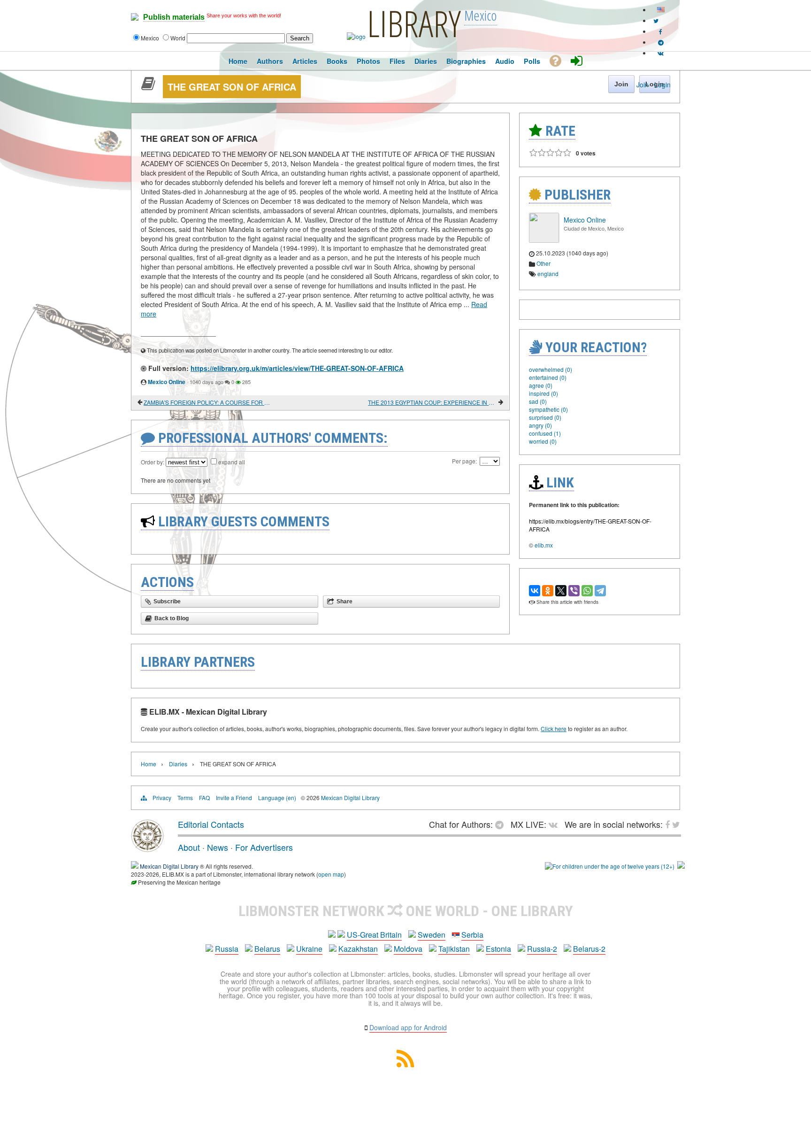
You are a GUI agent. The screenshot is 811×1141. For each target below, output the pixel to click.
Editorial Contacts (211, 824)
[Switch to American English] (661, 10)
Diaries (178, 764)
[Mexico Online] (544, 240)
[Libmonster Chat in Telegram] (501, 824)
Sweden (431, 934)
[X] (560, 590)
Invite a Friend (234, 798)
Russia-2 (542, 948)
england (548, 274)
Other (543, 263)
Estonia (498, 948)
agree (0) (540, 385)
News (217, 847)
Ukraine (309, 948)
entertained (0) (547, 377)
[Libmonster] (147, 848)
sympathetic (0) (548, 409)
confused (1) (545, 433)
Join (642, 84)
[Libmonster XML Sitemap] (405, 1064)
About (189, 847)
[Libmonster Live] (661, 53)
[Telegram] (600, 590)
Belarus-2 (589, 948)
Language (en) (277, 798)
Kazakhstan (358, 948)
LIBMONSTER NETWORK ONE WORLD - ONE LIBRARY (405, 911)
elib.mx (544, 545)
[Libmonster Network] (609, 866)
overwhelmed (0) (550, 369)
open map (331, 874)
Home (148, 764)
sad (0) (538, 401)
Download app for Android (408, 1027)
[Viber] (574, 590)
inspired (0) (543, 393)
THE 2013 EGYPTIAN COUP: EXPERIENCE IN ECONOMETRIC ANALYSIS (432, 402)
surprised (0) (545, 417)
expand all (231, 462)
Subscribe (167, 601)
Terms (185, 798)
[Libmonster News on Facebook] (660, 31)
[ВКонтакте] (534, 590)
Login (662, 84)
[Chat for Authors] (661, 42)
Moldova (408, 948)
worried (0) (543, 441)
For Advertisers (264, 847)
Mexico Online (166, 382)
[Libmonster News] (655, 20)
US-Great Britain (374, 934)
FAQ (204, 798)
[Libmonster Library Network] (681, 866)
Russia (226, 948)
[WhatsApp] (587, 590)
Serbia (472, 934)
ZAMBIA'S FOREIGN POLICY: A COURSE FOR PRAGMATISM (208, 402)
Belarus (267, 948)
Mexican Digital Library (350, 798)
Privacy (162, 798)
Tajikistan (454, 948)
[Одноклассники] (547, 590)
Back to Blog (171, 618)
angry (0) (540, 425)
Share (344, 601)
